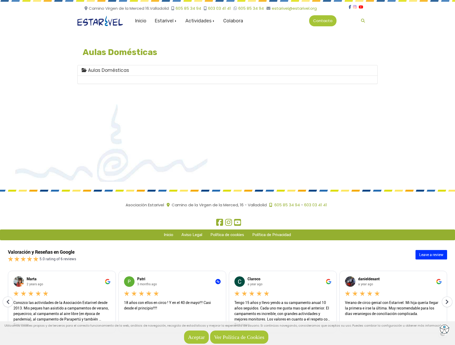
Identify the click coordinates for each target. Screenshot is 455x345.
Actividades (198, 21)
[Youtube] (361, 7)
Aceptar (196, 337)
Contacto (323, 20)
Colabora (233, 21)
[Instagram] (355, 7)
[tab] (227, 70)
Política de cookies (227, 234)
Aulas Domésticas (108, 70)
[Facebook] (350, 7)
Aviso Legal (191, 234)
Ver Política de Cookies (239, 337)
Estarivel (165, 21)
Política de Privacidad (271, 234)
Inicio (140, 21)
